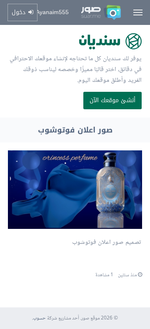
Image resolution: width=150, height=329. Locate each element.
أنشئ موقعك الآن (112, 100)
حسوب (39, 318)
